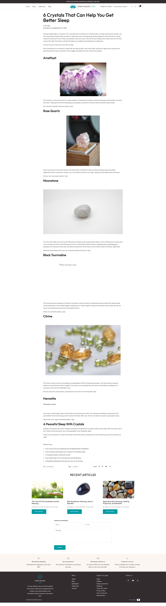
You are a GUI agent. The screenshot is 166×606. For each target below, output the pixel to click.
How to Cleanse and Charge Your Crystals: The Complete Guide (65, 452)
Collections (41, 6)
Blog (49, 6)
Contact (74, 588)
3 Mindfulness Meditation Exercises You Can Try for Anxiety (64, 461)
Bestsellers (75, 584)
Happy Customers (102, 584)
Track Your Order (102, 588)
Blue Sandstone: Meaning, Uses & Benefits (80, 502)
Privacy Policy (101, 591)
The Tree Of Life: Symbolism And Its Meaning (45, 502)
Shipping (99, 586)
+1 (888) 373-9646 (106, 6)
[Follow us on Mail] (137, 580)
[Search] (132, 6)
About (74, 579)
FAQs (98, 579)
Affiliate (99, 581)
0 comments (49, 466)
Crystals (75, 466)
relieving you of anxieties (73, 103)
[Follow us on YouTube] (133, 580)
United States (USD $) (120, 6)
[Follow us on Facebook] (128, 580)
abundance (77, 383)
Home (28, 6)
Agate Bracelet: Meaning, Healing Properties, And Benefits (116, 502)
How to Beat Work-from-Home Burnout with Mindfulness (63, 458)
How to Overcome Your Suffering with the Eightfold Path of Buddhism (67, 449)
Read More (39, 511)
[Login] (135, 6)
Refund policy (101, 595)
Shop (34, 6)
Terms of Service (102, 593)
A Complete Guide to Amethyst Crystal (57, 455)
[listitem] (99, 466)
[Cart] (139, 6)
